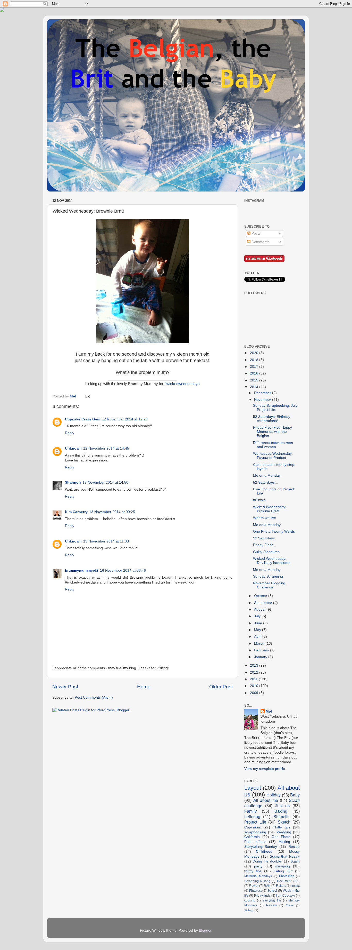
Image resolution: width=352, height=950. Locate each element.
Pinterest (255, 890)
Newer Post (65, 686)
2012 (254, 672)
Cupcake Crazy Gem (82, 419)
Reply (69, 433)
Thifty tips (281, 827)
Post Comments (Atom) (94, 697)
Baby (295, 795)
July (258, 616)
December (263, 393)
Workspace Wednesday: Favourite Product (273, 456)
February (262, 650)
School (272, 890)
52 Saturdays (264, 538)
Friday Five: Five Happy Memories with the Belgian (272, 432)
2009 (254, 693)
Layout (252, 788)
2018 (254, 360)
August (260, 609)
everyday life (272, 900)
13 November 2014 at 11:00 (106, 541)
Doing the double (267, 861)
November (263, 400)
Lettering (252, 816)
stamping (282, 866)
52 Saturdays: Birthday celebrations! (271, 419)
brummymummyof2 (81, 570)
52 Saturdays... (265, 482)
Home (143, 686)
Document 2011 (288, 881)
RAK (267, 886)
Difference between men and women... (273, 445)
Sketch (284, 822)
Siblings (249, 910)
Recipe (294, 847)
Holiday (273, 795)
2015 (254, 380)
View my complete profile (264, 769)
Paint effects (255, 842)
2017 (254, 367)
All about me (265, 800)
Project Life (255, 822)
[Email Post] (87, 396)
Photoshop (286, 876)
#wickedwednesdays (182, 384)
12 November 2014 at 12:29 (125, 419)
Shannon (73, 482)
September (263, 603)
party (258, 866)
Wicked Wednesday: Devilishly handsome (271, 561)
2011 (254, 679)
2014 (254, 387)
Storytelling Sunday (260, 847)
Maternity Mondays (258, 876)
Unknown (73, 448)
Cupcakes (252, 827)
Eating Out (283, 871)
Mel (269, 711)
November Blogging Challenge (269, 585)
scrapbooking (255, 832)
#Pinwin (259, 500)
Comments (259, 242)
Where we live (264, 518)
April (258, 636)
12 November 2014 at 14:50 (105, 482)
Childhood (264, 851)
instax (295, 886)
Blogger (205, 930)
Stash (295, 861)
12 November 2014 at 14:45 (106, 448)
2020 (254, 353)
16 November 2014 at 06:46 (123, 570)
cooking (249, 900)
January (261, 657)
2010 (254, 686)
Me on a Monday (267, 475)
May (258, 630)
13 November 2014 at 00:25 (112, 512)
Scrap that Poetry (285, 856)
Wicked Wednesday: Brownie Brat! (269, 509)
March (259, 643)
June (258, 623)
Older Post (221, 686)
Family (250, 811)
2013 (254, 665)
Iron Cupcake (285, 895)
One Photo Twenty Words (274, 531)
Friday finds (262, 895)
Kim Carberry (76, 512)
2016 (254, 373)
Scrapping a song (257, 881)
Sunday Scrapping (268, 576)
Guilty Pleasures (266, 552)
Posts (255, 233)
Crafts (290, 905)
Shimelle (281, 816)
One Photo (281, 837)
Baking (280, 811)
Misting (284, 842)
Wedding (284, 832)
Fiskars (281, 886)
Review (271, 905)
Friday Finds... (264, 545)
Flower (253, 886)
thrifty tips (253, 871)
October (261, 596)
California (252, 837)
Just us (282, 805)
